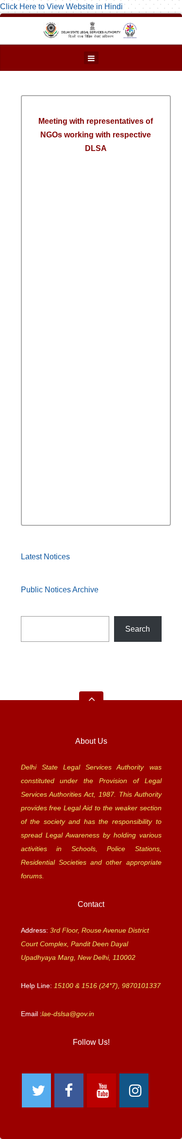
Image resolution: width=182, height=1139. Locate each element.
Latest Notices (45, 557)
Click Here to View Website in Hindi (61, 6)
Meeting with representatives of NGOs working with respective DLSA (95, 134)
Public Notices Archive (60, 590)
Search (137, 629)
